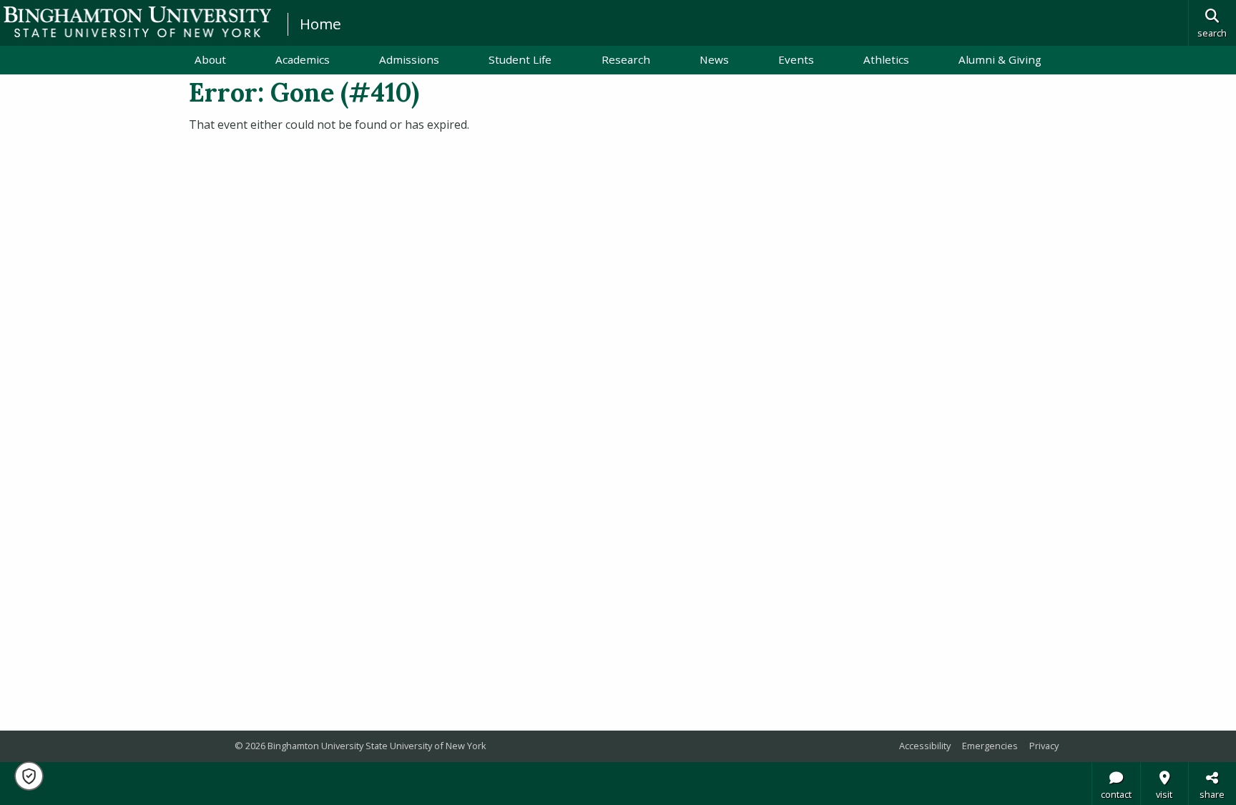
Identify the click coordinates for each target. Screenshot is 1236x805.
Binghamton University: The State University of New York (137, 22)
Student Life (520, 59)
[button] (29, 776)
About (210, 59)
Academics (302, 59)
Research (626, 59)
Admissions (409, 59)
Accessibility (925, 745)
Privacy (1044, 745)
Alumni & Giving (999, 59)
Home (320, 24)
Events (796, 59)
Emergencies (990, 745)
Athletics (886, 59)
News (714, 59)
